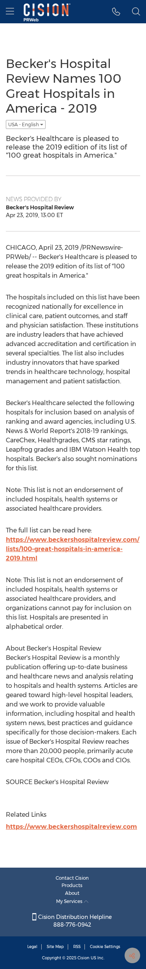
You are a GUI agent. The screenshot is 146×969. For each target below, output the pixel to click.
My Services (70, 901)
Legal (32, 946)
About (72, 893)
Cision (83, 957)
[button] (116, 11)
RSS (77, 946)
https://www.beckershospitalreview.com (71, 826)
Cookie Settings (105, 946)
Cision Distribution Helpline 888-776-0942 (74, 920)
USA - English (24, 124)
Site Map (55, 946)
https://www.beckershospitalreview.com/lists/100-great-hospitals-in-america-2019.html (72, 549)
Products (72, 885)
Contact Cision (72, 878)
